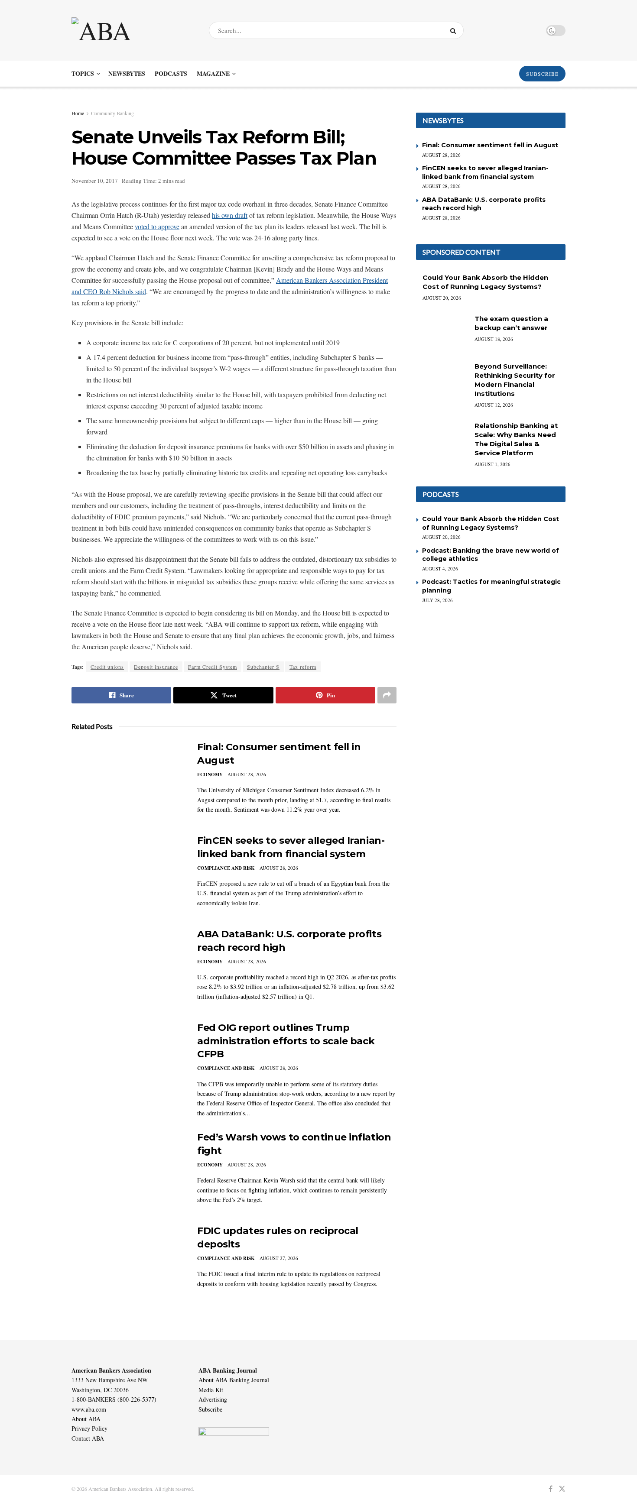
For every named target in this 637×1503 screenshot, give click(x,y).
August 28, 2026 (247, 774)
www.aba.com (89, 1409)
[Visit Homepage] (133, 30)
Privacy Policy (89, 1428)
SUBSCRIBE (542, 73)
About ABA (86, 1419)
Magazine (213, 73)
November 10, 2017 (95, 181)
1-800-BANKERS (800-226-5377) (114, 1399)
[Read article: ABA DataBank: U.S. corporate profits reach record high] (128, 968)
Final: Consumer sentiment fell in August (490, 145)
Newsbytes (126, 73)
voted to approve (157, 226)
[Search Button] (455, 30)
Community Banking (112, 113)
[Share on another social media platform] (386, 695)
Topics (83, 73)
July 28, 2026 (437, 600)
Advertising (212, 1399)
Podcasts (171, 73)
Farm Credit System (212, 666)
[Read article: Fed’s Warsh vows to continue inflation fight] (128, 1171)
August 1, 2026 (492, 464)
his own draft (229, 215)
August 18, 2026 (493, 339)
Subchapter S (263, 666)
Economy (210, 774)
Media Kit (210, 1390)
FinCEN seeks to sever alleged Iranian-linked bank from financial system (485, 172)
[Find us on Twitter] (562, 1489)
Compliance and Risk (226, 868)
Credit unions (107, 666)
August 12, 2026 (493, 405)
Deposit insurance (156, 666)
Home (78, 113)
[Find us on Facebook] (550, 1489)
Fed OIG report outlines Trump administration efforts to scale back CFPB (285, 1041)
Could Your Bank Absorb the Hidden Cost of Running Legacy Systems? (490, 523)
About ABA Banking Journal (233, 1380)
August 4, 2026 (440, 568)
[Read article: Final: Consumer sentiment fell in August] (128, 781)
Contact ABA (88, 1438)
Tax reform (302, 666)
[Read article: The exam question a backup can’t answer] (442, 332)
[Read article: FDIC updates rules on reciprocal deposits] (128, 1264)
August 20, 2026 (441, 298)
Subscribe (210, 1409)
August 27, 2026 (279, 1258)
